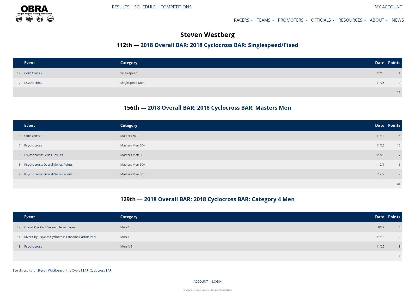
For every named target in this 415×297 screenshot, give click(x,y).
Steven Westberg (207, 34)
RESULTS (120, 7)
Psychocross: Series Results (43, 155)
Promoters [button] (291, 20)
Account (201, 281)
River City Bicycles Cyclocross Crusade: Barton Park (60, 237)
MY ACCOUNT (388, 7)
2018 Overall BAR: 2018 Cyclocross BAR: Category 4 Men (219, 199)
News (398, 20)
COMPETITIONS (176, 7)
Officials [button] (321, 20)
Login (217, 281)
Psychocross (33, 82)
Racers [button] (242, 20)
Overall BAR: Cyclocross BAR (91, 270)
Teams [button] (264, 20)
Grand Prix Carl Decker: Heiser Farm (49, 227)
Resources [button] (351, 20)
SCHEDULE (145, 7)
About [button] (377, 20)
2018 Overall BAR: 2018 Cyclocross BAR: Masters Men (219, 107)
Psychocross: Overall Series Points (48, 164)
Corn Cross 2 (33, 73)
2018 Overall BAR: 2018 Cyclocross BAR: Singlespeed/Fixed (219, 45)
